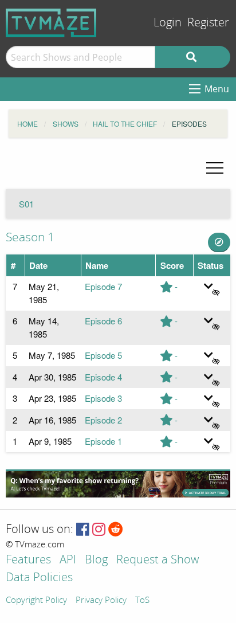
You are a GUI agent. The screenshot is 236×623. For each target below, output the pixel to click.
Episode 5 (103, 355)
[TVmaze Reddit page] (115, 530)
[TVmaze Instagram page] (98, 530)
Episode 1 (103, 441)
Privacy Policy (101, 600)
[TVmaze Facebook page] (82, 530)
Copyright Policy (36, 600)
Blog (96, 560)
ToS (142, 600)
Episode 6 (103, 321)
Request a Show (157, 560)
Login (168, 22)
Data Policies (39, 578)
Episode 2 (103, 420)
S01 (26, 204)
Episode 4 (103, 377)
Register (208, 22)
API (68, 560)
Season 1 (30, 237)
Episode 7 (103, 286)
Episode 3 (103, 398)
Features (28, 560)
